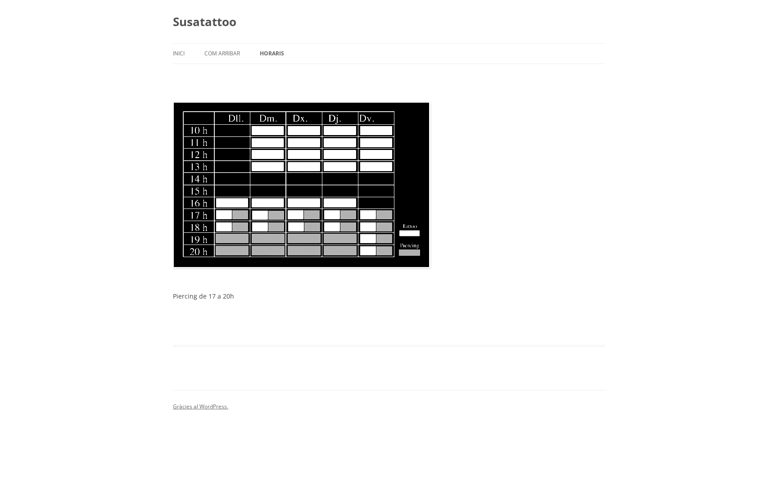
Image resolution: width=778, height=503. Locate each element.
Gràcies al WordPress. (200, 406)
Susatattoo (204, 22)
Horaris (272, 53)
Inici (179, 53)
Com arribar (222, 53)
